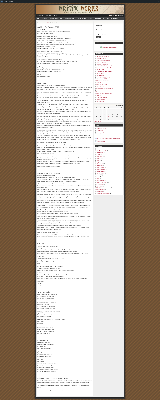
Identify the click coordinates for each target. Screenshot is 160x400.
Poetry (98, 175)
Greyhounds (41, 83)
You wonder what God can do (103, 67)
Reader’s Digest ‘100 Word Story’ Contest (52, 378)
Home (38, 18)
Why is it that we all (101, 58)
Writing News (99, 191)
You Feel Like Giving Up (102, 56)
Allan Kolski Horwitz (101, 151)
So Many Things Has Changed (104, 71)
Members (40, 15)
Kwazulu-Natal (100, 167)
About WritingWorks (112, 18)
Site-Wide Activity (51, 15)
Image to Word (100, 162)
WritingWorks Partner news (103, 193)
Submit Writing (82, 18)
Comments (120, 15)
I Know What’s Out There (102, 79)
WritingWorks (80, 9)
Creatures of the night (101, 84)
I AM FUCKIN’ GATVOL (102, 90)
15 (100, 114)
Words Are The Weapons (102, 80)
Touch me (98, 95)
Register (11, 1)
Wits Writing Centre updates (103, 188)
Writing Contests (99, 18)
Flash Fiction (99, 156)
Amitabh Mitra (99, 152)
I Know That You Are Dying (103, 77)
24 (108, 117)
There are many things (102, 92)
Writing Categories (70, 18)
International (99, 164)
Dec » (99, 121)
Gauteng (98, 158)
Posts (112, 15)
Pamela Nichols (100, 173)
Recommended (100, 180)
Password (98, 30)
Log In (5, 1)
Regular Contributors (56, 18)
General (44, 18)
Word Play (41, 29)
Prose (97, 178)
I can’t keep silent (100, 101)
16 (104, 114)
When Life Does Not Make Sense (104, 93)
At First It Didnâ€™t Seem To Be (104, 66)
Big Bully (98, 82)
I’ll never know (100, 75)
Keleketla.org (99, 134)
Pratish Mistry (99, 130)
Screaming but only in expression (49, 173)
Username (99, 25)
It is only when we (100, 99)
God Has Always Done (102, 64)
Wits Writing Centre (101, 128)
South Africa (99, 186)
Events (90, 18)
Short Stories (99, 184)
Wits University (100, 132)
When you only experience (103, 60)
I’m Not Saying (100, 73)
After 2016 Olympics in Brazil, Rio (104, 88)
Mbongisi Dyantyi (100, 171)
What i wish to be (43, 292)
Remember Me (102, 34)
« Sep (95, 121)
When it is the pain (101, 62)
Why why (40, 244)
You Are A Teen (100, 69)
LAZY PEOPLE (100, 86)
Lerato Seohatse (100, 169)
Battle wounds (42, 340)
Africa (97, 149)
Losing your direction (101, 97)
